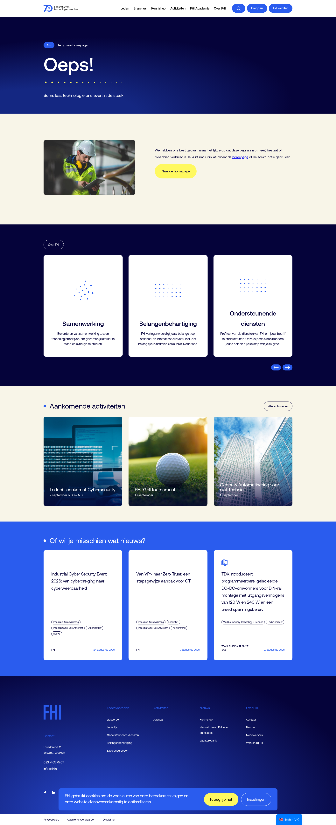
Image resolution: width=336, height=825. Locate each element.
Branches (140, 8)
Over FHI (220, 8)
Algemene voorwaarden (81, 819)
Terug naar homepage (73, 45)
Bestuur (251, 727)
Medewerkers (254, 735)
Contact (49, 736)
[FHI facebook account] (45, 793)
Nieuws (205, 708)
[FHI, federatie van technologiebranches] (61, 8)
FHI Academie (199, 8)
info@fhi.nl (50, 768)
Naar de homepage (176, 171)
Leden (125, 8)
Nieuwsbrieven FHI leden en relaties (214, 730)
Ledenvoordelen (118, 708)
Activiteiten (178, 8)
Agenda (158, 719)
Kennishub (158, 8)
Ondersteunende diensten (123, 735)
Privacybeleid (51, 819)
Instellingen (256, 799)
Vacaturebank (208, 740)
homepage (240, 157)
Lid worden (280, 8)
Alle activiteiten (278, 406)
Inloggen (257, 8)
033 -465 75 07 (54, 762)
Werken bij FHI (254, 742)
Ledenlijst (112, 727)
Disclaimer (109, 819)
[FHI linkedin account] (53, 793)
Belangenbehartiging (119, 742)
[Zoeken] (238, 8)
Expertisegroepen (117, 750)
